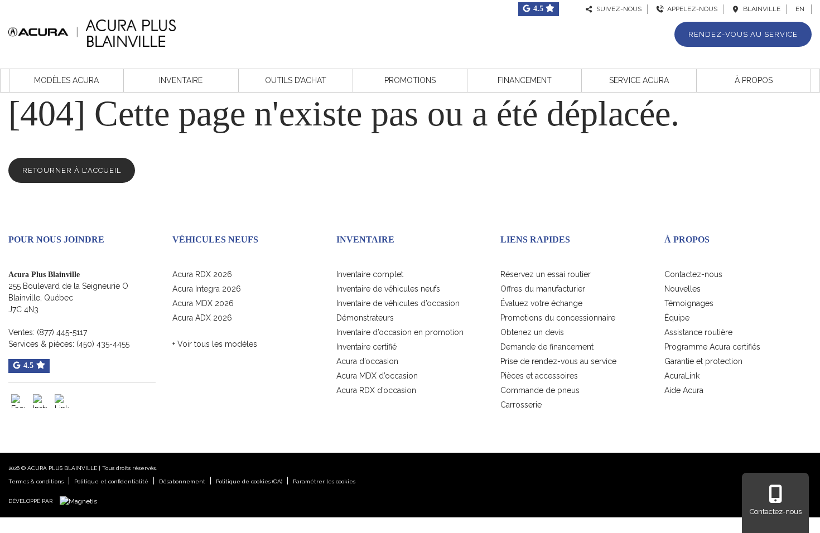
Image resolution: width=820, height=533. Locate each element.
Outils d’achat (295, 80)
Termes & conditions (36, 481)
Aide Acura (683, 390)
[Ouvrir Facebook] (18, 401)
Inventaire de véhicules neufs (388, 288)
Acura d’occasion (367, 361)
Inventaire (180, 80)
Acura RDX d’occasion (376, 390)
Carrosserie (521, 404)
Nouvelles (682, 288)
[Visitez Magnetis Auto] (81, 501)
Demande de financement (547, 346)
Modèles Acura (66, 80)
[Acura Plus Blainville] (92, 31)
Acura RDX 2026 (202, 274)
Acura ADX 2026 (202, 317)
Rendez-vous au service (743, 34)
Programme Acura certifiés (712, 346)
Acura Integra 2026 (206, 288)
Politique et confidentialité (111, 481)
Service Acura (639, 80)
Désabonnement (182, 481)
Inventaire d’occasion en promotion (400, 332)
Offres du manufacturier (542, 288)
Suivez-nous (617, 9)
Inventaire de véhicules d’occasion (398, 303)
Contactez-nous (693, 274)
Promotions (410, 80)
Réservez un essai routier (545, 274)
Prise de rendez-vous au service (558, 361)
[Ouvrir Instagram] (40, 401)
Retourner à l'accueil (71, 170)
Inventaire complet (369, 274)
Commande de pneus (540, 390)
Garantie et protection (703, 361)
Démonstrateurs (365, 317)
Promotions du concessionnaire (557, 317)
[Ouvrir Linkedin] (62, 401)
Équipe (676, 317)
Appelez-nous (690, 9)
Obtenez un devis (532, 332)
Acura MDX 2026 (203, 303)
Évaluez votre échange (541, 303)
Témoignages (688, 303)
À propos (754, 80)
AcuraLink (682, 375)
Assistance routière (698, 332)
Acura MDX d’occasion (377, 375)
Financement (525, 80)
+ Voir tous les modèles (214, 344)
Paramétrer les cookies (324, 481)
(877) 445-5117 (62, 332)
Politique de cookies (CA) (249, 481)
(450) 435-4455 (102, 344)
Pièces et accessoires (539, 375)
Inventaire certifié (366, 346)
